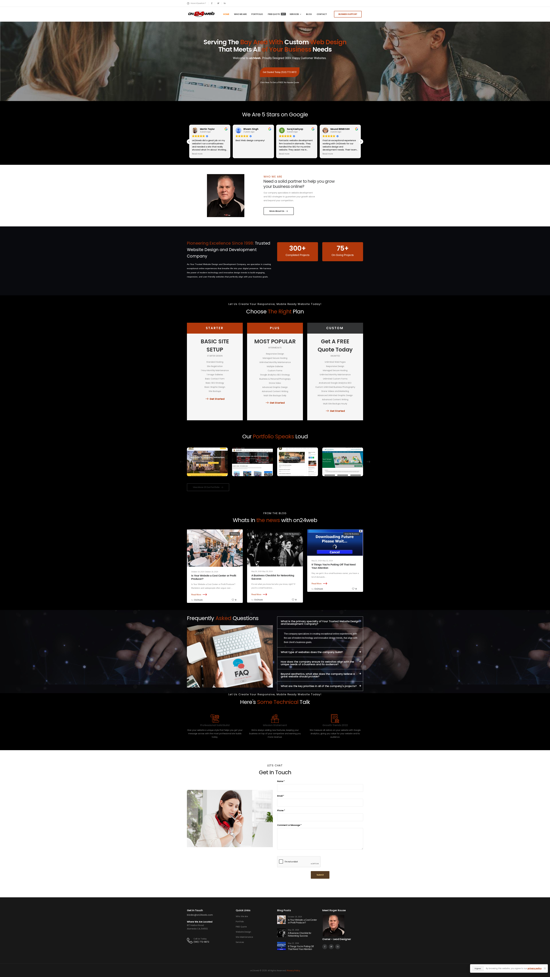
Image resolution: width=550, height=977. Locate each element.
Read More (196, 594)
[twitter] (218, 3)
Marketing (234, 534)
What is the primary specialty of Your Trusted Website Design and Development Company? (320, 622)
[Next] (368, 461)
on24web (198, 600)
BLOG (309, 14)
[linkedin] (224, 3)
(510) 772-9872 (201, 941)
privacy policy (534, 968)
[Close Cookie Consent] (544, 968)
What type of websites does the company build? (312, 652)
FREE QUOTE (276, 14)
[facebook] (211, 3)
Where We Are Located (199, 921)
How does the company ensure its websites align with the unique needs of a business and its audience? (317, 663)
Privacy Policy (293, 970)
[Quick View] (207, 452)
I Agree (478, 968)
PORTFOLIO (257, 14)
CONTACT (322, 14)
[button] (361, 141)
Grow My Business (291, 534)
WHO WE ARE (240, 14)
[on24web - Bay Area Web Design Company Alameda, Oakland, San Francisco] (201, 14)
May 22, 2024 (317, 561)
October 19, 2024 (197, 572)
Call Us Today (200, 938)
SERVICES (294, 14)
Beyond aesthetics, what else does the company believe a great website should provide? (318, 675)
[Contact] (190, 940)
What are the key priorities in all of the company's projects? (318, 686)
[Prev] (181, 461)
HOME (226, 14)
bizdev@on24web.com (200, 914)
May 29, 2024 (256, 571)
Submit (320, 874)
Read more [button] (241, 154)
